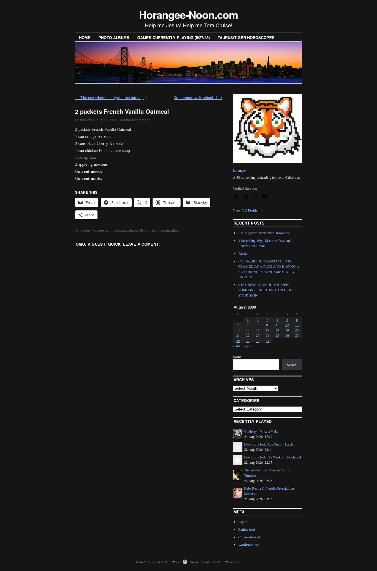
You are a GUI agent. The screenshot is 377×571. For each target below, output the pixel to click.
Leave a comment (135, 119)
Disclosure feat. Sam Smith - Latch (268, 444)
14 (238, 330)
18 (277, 330)
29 (247, 340)
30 (257, 340)
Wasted (243, 253)
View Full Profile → (247, 210)
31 (267, 340)
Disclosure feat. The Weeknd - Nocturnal (272, 457)
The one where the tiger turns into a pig (111, 97)
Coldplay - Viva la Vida (260, 431)
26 (287, 335)
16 (257, 330)
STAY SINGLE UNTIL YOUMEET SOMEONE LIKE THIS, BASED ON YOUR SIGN (265, 289)
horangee (239, 170)
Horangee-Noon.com (188, 14)
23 (257, 335)
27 (297, 335)
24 (267, 335)
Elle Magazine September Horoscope (264, 232)
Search (237, 356)
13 (297, 324)
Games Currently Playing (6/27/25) (173, 37)
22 (247, 335)
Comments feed (249, 537)
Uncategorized (126, 230)
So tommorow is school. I (198, 97)
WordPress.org (248, 544)
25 (277, 335)
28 (238, 340)
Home (84, 37)
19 (287, 330)
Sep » (247, 346)
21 (238, 335)
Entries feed (246, 529)
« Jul (236, 346)
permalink (171, 230)
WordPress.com (229, 562)
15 (247, 330)
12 (287, 324)
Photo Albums (113, 37)
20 (297, 330)
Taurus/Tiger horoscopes (246, 37)
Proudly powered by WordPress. (158, 562)
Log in (242, 521)
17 (267, 330)
